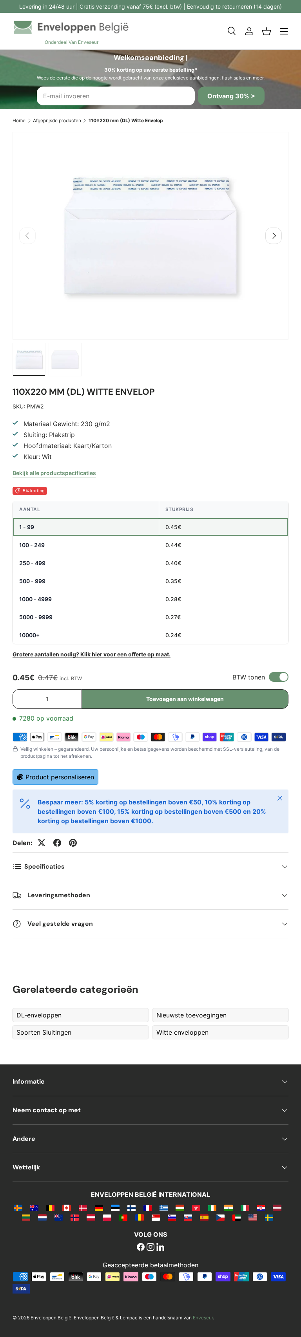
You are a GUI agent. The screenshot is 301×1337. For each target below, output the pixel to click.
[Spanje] (204, 1217)
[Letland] (277, 1208)
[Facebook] (141, 1248)
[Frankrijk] (147, 1208)
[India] (228, 1208)
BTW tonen (248, 677)
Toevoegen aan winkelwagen (185, 699)
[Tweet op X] (41, 843)
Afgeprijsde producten (57, 120)
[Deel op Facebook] (57, 843)
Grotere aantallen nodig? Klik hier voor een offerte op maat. (91, 654)
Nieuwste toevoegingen (191, 1015)
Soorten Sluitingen (43, 1032)
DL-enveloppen (39, 1015)
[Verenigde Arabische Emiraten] (236, 1217)
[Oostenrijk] (91, 1217)
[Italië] (245, 1208)
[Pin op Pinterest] (73, 843)
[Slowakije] (188, 1217)
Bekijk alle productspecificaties (54, 473)
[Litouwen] (26, 1217)
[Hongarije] (180, 1208)
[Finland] (131, 1208)
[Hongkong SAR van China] (196, 1208)
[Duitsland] (99, 1208)
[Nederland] (42, 1217)
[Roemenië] (139, 1217)
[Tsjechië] (220, 1217)
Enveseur (203, 1318)
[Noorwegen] (75, 1217)
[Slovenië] (172, 1217)
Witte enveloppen (182, 1032)
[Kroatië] (261, 1208)
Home (19, 120)
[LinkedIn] (160, 1248)
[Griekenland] (164, 1208)
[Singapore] (156, 1217)
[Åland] (18, 1208)
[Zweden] (269, 1217)
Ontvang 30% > (231, 96)
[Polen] (107, 1217)
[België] (50, 1208)
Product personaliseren (59, 777)
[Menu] (283, 31)
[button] (266, 31)
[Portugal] (123, 1217)
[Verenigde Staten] (252, 1217)
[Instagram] (150, 1248)
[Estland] (115, 1208)
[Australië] (34, 1208)
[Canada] (66, 1208)
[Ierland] (212, 1208)
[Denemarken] (83, 1208)
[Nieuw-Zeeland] (58, 1217)
